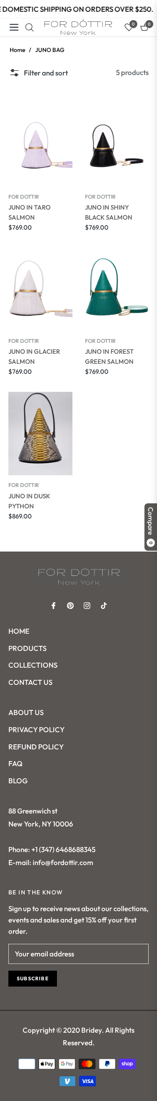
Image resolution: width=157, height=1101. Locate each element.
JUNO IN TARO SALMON (29, 212)
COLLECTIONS (32, 665)
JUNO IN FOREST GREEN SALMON (109, 356)
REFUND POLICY (36, 746)
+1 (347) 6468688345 (63, 849)
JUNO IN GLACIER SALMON (34, 356)
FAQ (15, 763)
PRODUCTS (27, 648)
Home (17, 50)
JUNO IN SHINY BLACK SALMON (108, 212)
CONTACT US (30, 682)
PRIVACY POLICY (36, 729)
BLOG (18, 780)
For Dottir (23, 196)
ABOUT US (26, 712)
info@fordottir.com (62, 862)
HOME (18, 631)
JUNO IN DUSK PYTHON (29, 501)
